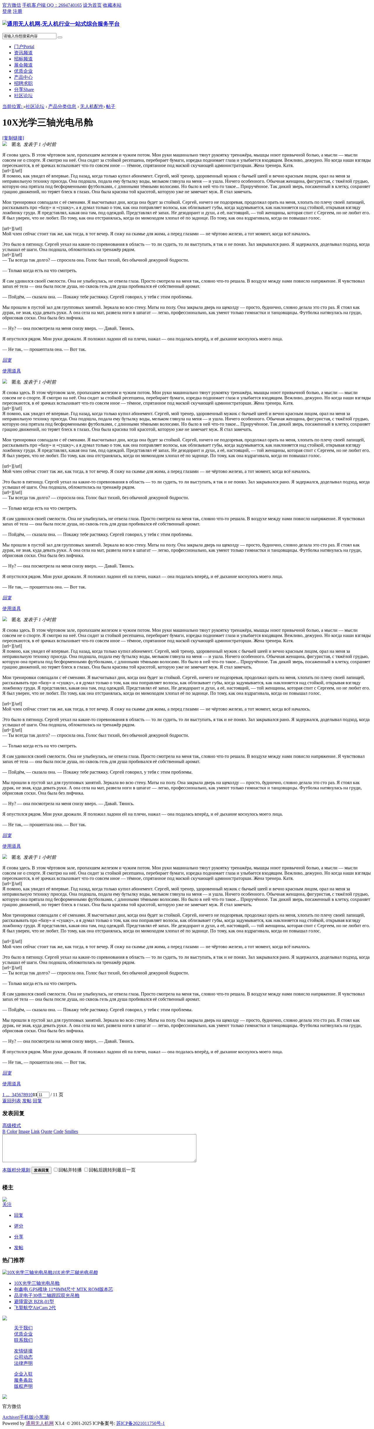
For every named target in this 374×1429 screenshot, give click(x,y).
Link (35, 1131)
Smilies (71, 1131)
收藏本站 (112, 5)
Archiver (10, 1417)
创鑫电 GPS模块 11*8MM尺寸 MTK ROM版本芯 (63, 1289)
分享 (24, 89)
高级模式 (11, 1125)
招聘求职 (23, 83)
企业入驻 (23, 1373)
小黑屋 (41, 1417)
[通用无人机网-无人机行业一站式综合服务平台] (61, 24)
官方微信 (11, 5)
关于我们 (23, 1327)
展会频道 (23, 64)
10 (30, 1094)
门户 (24, 46)
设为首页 (92, 5)
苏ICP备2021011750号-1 (140, 1423)
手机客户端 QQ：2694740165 (52, 5)
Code (58, 1131)
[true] (60, 37)
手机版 (27, 1417)
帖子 (110, 106)
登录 (7, 11)
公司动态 (23, 1357)
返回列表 (11, 1100)
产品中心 (23, 77)
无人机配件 (91, 106)
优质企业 (23, 71)
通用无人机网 (40, 1423)
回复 (7, 360)
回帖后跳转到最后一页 (112, 1169)
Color (12, 1131)
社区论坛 (23, 95)
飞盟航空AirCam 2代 (35, 1307)
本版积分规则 (16, 1169)
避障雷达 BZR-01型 (34, 1301)
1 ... (5, 1094)
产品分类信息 (62, 106)
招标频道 (23, 58)
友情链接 (23, 1350)
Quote (46, 1131)
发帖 (27, 1100)
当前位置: (12, 106)
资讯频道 (23, 52)
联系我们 (23, 1340)
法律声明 (23, 1363)
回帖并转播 (70, 1169)
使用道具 (11, 370)
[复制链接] (13, 137)
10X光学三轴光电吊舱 (37, 1283)
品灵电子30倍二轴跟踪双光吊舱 (46, 1295)
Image (24, 1131)
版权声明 (23, 1386)
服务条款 (23, 1380)
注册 (17, 11)
